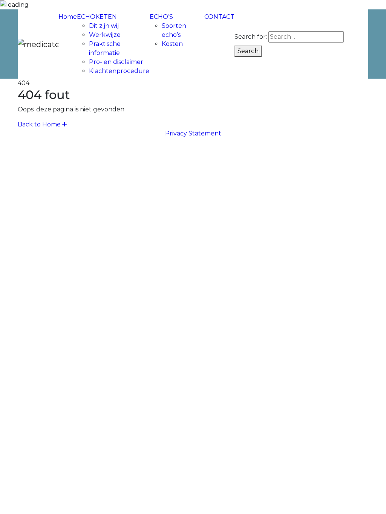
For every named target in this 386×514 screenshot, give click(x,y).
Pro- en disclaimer (116, 61)
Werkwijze (105, 34)
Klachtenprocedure (119, 71)
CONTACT (219, 16)
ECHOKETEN (97, 16)
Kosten (172, 43)
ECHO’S (161, 16)
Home (67, 16)
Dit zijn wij (104, 25)
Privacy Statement (193, 133)
